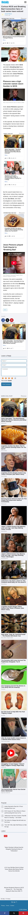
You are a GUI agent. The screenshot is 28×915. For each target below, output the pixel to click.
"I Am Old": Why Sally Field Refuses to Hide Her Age (15, 825)
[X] (7, 320)
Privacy (3, 905)
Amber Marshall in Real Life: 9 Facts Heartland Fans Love (13, 807)
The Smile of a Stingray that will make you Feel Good (15, 821)
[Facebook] (3, 320)
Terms (7, 905)
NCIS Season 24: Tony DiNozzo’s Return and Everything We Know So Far (14, 812)
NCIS (5, 309)
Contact (12, 905)
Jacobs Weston (8, 13)
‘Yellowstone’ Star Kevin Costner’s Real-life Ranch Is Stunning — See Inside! (15, 816)
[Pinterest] (12, 320)
